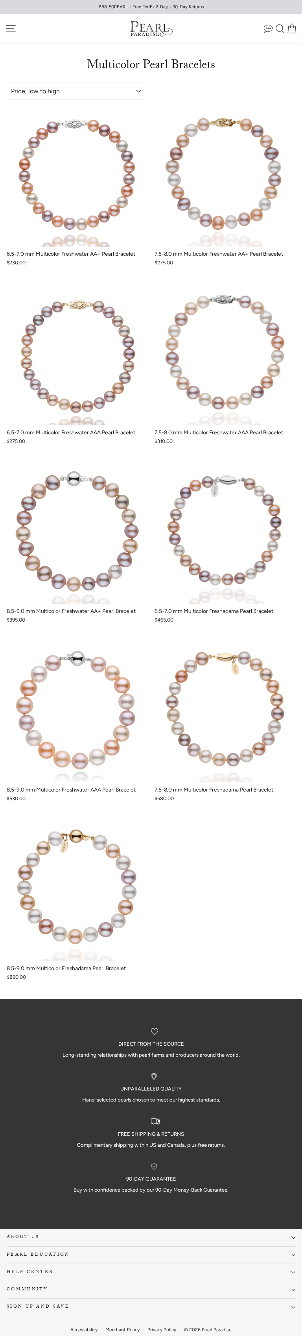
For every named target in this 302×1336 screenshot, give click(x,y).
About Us (23, 1237)
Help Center (30, 1272)
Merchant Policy (122, 1329)
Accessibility (84, 1329)
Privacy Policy (161, 1329)
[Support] (268, 28)
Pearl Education (38, 1255)
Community (27, 1290)
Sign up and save (38, 1307)
